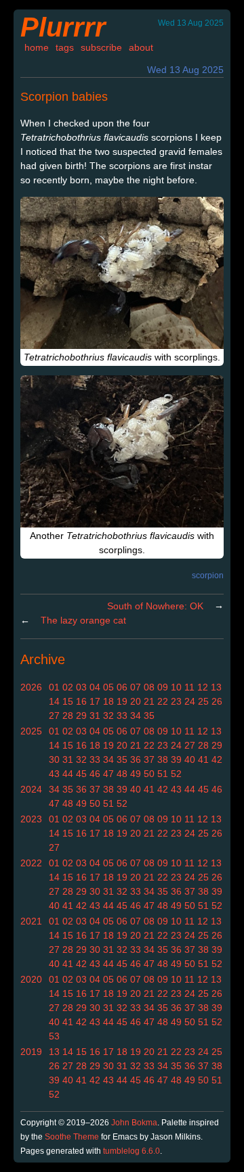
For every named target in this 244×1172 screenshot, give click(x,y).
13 (216, 687)
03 (81, 687)
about (141, 47)
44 (67, 773)
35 (149, 715)
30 (54, 759)
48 (122, 773)
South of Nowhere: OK (155, 606)
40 (189, 759)
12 (202, 687)
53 (54, 1036)
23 (176, 701)
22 (162, 701)
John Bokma (134, 1122)
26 (216, 701)
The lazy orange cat (83, 620)
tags (65, 47)
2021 (31, 921)
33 (122, 715)
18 (108, 701)
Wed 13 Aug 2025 (185, 69)
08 (149, 687)
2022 (31, 863)
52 (176, 773)
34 (135, 715)
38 (162, 759)
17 (94, 701)
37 (149, 759)
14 (54, 701)
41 (203, 759)
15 (67, 701)
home (36, 47)
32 (108, 715)
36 (135, 759)
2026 (31, 687)
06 (122, 687)
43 (54, 773)
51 (162, 773)
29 (81, 715)
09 (162, 687)
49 (135, 773)
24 (189, 701)
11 (189, 687)
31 (94, 715)
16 (81, 701)
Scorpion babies (64, 96)
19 (122, 701)
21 (149, 701)
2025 (31, 731)
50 (149, 773)
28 (67, 715)
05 (108, 687)
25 (203, 701)
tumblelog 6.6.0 (131, 1151)
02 (67, 687)
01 (54, 687)
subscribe (101, 47)
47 (108, 773)
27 (54, 715)
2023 (31, 819)
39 (176, 759)
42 (216, 759)
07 (135, 687)
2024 (31, 789)
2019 (31, 1051)
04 (94, 687)
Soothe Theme (72, 1137)
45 (81, 773)
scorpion (208, 575)
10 (176, 687)
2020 (31, 979)
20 (135, 701)
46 (94, 773)
